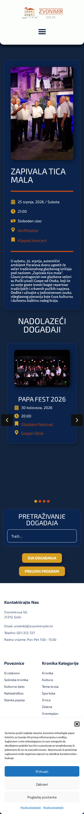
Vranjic (27, 480)
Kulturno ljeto (34, 471)
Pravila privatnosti (31, 807)
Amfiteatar (28, 230)
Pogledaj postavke (42, 797)
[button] (77, 724)
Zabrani (42, 784)
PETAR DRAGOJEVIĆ (42, 443)
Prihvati (42, 771)
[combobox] (42, 535)
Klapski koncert (32, 240)
